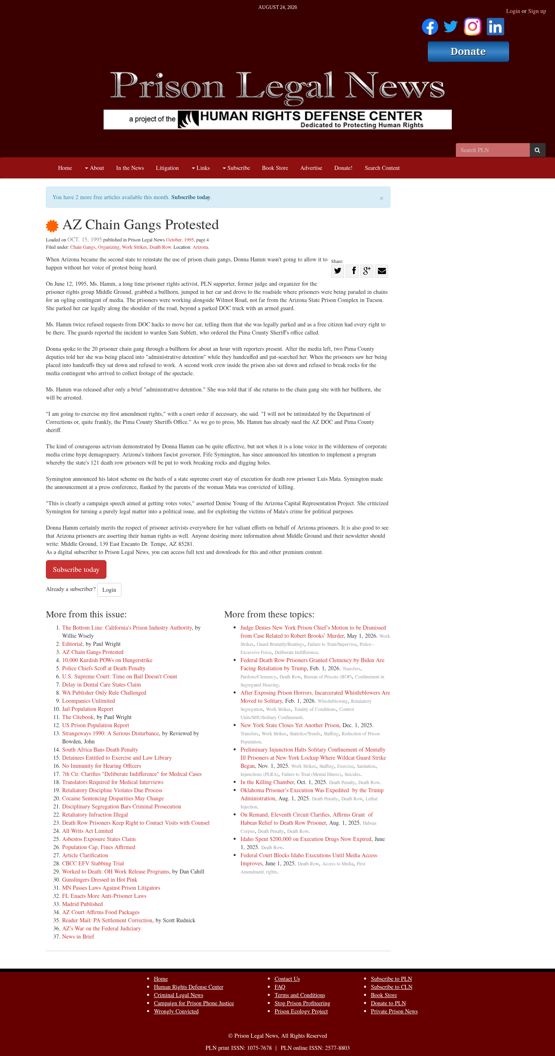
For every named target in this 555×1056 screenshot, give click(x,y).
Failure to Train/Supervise (332, 644)
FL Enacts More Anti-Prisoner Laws (104, 896)
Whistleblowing (333, 701)
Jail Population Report (87, 709)
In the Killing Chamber (267, 782)
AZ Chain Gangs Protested (93, 652)
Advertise (311, 168)
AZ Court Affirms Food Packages (100, 912)
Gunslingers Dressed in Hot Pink (99, 879)
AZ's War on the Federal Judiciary (101, 928)
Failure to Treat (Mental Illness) (311, 774)
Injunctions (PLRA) (259, 774)
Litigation (167, 168)
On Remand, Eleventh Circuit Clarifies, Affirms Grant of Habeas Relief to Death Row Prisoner (307, 818)
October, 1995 (180, 239)
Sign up (537, 11)
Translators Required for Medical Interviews (112, 782)
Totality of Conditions (315, 709)
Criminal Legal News (178, 995)
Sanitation (366, 766)
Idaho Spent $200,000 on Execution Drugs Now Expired (306, 839)
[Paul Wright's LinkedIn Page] (495, 24)
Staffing (331, 733)
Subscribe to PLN (391, 978)
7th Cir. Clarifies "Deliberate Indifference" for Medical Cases (132, 774)
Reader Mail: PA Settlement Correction (107, 920)
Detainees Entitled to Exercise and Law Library (117, 757)
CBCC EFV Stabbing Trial (93, 863)
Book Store (275, 168)
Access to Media (337, 863)
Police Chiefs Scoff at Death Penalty (103, 668)
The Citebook (77, 717)
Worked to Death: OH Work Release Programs (115, 871)
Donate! (343, 168)
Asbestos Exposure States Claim (99, 839)
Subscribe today (190, 197)
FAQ (280, 987)
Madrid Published (82, 904)
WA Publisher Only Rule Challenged (104, 692)
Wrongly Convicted (176, 1011)
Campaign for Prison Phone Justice (194, 1003)
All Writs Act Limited (87, 830)
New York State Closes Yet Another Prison (290, 725)
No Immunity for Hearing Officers (101, 765)
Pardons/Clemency (258, 677)
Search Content (382, 168)
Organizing (108, 246)
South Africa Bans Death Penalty (100, 749)
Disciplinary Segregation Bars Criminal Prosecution (121, 806)
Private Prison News (394, 1011)
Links (202, 168)
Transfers (351, 668)
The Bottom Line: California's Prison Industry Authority (127, 627)
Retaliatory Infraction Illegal (95, 814)
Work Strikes (134, 246)
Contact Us (287, 978)
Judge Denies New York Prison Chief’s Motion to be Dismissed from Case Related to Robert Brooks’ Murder (313, 631)
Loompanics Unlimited (88, 700)
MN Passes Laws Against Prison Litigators (111, 887)
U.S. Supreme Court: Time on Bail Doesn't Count (119, 676)
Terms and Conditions (300, 995)
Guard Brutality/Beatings (280, 644)
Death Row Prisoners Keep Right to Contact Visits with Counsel (136, 822)
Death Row (160, 246)
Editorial (72, 644)
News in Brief (78, 936)
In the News (130, 168)
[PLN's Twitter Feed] (450, 24)
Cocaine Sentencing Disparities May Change (113, 798)
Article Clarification (85, 855)
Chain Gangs (82, 246)
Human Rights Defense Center (188, 987)
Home (65, 168)
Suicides (352, 774)
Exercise (345, 766)
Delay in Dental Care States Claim (101, 684)
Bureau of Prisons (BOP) (328, 677)
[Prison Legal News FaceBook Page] (430, 24)
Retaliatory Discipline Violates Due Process (112, 790)
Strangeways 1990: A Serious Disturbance (110, 733)
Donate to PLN (388, 1003)
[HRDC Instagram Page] (472, 24)
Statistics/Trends (305, 733)
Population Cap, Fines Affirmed (98, 847)
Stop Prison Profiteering (302, 1003)
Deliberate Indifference (296, 652)
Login (513, 11)
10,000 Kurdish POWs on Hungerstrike (107, 660)
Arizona (200, 246)
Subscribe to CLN (391, 987)
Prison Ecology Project (301, 1011)
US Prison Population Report (95, 725)
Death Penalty (342, 782)
